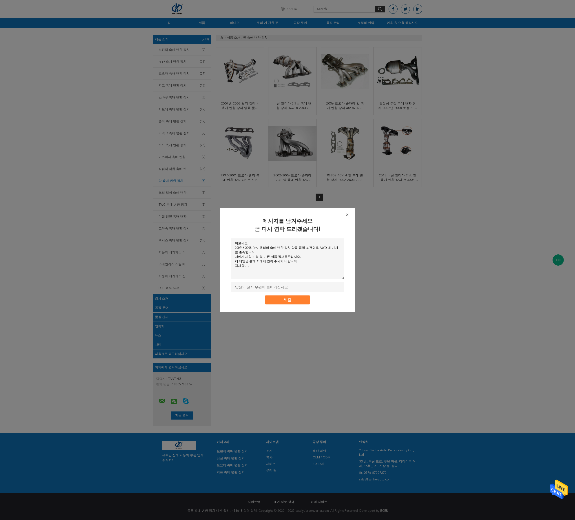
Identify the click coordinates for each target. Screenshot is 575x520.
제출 (287, 300)
